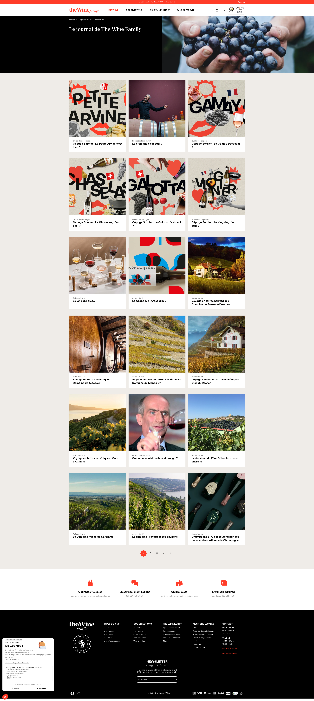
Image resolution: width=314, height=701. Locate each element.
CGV (195, 628)
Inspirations (138, 631)
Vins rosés (108, 634)
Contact (241, 2)
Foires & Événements (172, 638)
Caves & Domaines (171, 634)
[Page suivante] (170, 553)
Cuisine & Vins (139, 634)
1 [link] (143, 554)
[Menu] (243, 7)
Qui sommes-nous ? (171, 628)
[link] (90, 592)
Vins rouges (109, 631)
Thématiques (138, 628)
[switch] (239, 12)
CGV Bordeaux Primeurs (203, 631)
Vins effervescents (112, 641)
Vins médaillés (139, 638)
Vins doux (108, 638)
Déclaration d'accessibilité (199, 646)
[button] (114, 10)
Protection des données (203, 634)
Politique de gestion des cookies (203, 639)
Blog (165, 641)
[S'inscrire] (176, 679)
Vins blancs (109, 628)
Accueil (72, 20)
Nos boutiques (169, 631)
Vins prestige (139, 641)
